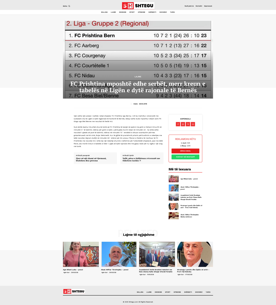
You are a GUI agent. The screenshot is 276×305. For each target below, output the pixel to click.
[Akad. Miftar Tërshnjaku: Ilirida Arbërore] (174, 215)
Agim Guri (66, 272)
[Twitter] (188, 124)
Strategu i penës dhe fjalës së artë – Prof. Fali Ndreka (191, 206)
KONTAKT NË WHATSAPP (185, 157)
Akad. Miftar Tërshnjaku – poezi (114, 270)
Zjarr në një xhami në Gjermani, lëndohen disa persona (91, 159)
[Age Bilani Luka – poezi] (174, 178)
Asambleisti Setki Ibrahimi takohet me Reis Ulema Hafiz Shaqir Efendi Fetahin (191, 197)
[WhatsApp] (183, 124)
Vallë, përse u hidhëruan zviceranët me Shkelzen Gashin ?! (141, 159)
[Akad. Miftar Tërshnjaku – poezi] (174, 188)
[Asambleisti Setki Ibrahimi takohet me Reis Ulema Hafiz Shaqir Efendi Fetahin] (174, 197)
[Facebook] (178, 124)
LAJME (138, 77)
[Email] (193, 124)
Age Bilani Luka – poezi (189, 179)
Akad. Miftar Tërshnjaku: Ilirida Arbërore (189, 216)
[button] (67, 6)
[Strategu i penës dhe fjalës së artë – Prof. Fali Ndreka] (174, 206)
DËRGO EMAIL (185, 151)
